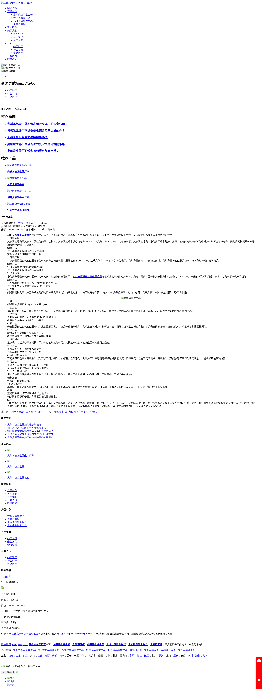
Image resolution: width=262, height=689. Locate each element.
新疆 (132, 655)
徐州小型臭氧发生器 (73, 650)
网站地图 (6, 644)
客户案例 (12, 27)
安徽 (54, 655)
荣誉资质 (12, 544)
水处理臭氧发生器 (138, 644)
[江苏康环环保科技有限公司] (17, 2)
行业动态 (18, 49)
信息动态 (30, 223)
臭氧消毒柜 (19, 24)
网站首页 (12, 8)
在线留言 (12, 56)
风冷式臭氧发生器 (23, 21)
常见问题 (18, 52)
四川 (190, 655)
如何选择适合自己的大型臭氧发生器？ (28, 428)
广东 (25, 655)
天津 (161, 655)
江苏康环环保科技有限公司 (87, 276)
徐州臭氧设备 (151, 650)
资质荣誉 (18, 40)
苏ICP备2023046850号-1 (74, 633)
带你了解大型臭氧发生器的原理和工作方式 (30, 434)
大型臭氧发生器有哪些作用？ (27, 411)
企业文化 (18, 37)
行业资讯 (12, 560)
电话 (12, 685)
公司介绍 (18, 33)
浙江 (139, 655)
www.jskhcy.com (16, 229)
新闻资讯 (12, 500)
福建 (10, 655)
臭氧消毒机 (156, 644)
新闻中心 (12, 43)
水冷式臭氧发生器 (23, 14)
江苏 (40, 655)
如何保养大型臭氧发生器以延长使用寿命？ (30, 431)
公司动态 (18, 46)
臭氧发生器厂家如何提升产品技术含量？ (75, 411)
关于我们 (12, 30)
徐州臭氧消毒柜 (50, 650)
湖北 (197, 655)
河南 (61, 655)
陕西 (146, 655)
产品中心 (12, 11)
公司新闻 (12, 557)
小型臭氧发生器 (95, 644)
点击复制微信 (8, 672)
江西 (47, 655)
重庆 (175, 655)
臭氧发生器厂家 (37, 644)
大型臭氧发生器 (21, 18)
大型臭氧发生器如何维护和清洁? (24, 424)
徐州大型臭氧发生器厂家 (26, 650)
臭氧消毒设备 (168, 650)
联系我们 (12, 59)
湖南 (205, 655)
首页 (20, 223)
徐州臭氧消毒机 (186, 650)
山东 (18, 655)
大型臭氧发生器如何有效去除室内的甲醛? (29, 437)
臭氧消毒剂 (136, 650)
